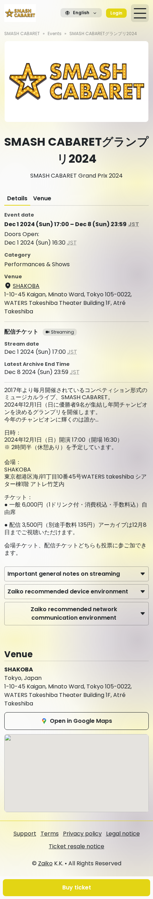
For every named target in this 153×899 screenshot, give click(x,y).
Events (55, 33)
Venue (42, 198)
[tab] (17, 198)
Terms (50, 834)
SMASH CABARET (22, 33)
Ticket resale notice (76, 846)
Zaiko (45, 863)
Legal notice (123, 834)
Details (17, 198)
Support (25, 834)
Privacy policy (82, 834)
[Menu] (140, 13)
